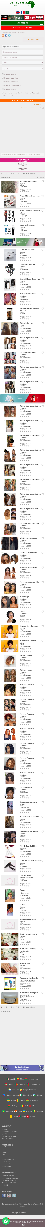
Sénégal (40, 1111)
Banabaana (25, 1213)
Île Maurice (34, 1100)
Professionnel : (22, 169)
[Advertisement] (22, 131)
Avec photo (24, 93)
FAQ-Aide (5, 1134)
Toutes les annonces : (22, 160)
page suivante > (31, 173)
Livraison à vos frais (11, 78)
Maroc (34, 1106)
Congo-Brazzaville (29, 1090)
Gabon (13, 1100)
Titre (5, 93)
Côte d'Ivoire (27, 1095)
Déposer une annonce (22, 28)
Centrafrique (35, 1084)
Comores (15, 1090)
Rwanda (29, 1111)
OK (23, 1224)
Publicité (5, 1185)
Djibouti (39, 1095)
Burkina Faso (33, 1079)
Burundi (11, 1084)
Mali (26, 1106)
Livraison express (10, 89)
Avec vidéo (36, 93)
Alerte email (37, 104)
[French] (23, 13)
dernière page (5, 177)
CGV (3, 1154)
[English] (18, 13)
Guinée (22, 1100)
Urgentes (14, 93)
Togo (24, 1116)
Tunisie (32, 1116)
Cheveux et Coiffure (34, 155)
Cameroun (22, 1084)
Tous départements (19, 155)
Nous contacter (7, 1138)
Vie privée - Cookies (9, 1131)
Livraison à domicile (11, 82)
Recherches (16, 96)
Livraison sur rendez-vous (13, 85)
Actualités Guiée (16, 1204)
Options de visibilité (9, 1183)
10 (24, 173)
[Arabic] (28, 13)
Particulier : (22, 164)
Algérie (13, 1079)
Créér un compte (8, 1176)
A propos (5, 1129)
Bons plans (6, 1161)
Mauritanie (10, 1111)
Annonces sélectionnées (30, 108)
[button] (6, 1221)
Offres (6, 96)
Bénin (22, 1079)
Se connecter (33, 40)
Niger (20, 1111)
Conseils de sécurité (9, 1136)
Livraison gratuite (10, 74)
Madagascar (16, 1106)
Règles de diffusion (9, 1180)
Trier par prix (40, 177)
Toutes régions (6, 155)
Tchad (15, 1116)
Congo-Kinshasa (13, 1095)
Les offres (22, 23)
